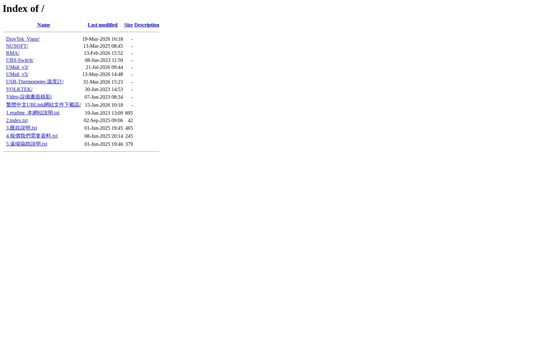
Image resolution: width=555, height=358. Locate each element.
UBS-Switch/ (19, 60)
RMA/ (12, 53)
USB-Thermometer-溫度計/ (35, 81)
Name (43, 25)
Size (128, 25)
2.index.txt (17, 120)
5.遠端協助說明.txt (26, 143)
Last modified (103, 25)
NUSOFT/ (17, 46)
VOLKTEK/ (19, 89)
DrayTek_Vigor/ (23, 39)
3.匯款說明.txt (21, 127)
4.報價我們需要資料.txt (31, 135)
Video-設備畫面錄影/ (29, 96)
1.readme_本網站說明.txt (32, 112)
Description (146, 25)
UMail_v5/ (17, 74)
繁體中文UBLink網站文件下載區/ (43, 104)
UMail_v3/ (17, 67)
